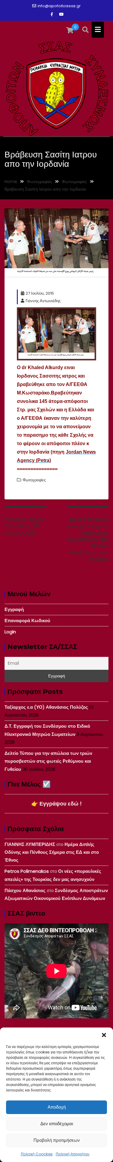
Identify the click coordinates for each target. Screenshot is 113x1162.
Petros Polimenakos (27, 871)
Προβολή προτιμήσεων (56, 1140)
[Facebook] (52, 14)
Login (10, 631)
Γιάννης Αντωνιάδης (43, 301)
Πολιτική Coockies (37, 1154)
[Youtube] (61, 14)
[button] (104, 1035)
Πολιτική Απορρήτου (72, 1154)
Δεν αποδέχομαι (56, 1123)
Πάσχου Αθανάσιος (25, 890)
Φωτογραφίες (34, 480)
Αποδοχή (57, 1107)
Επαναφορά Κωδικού (27, 620)
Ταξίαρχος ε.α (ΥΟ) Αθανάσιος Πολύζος (46, 707)
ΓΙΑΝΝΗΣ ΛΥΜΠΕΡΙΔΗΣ (30, 844)
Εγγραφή (14, 609)
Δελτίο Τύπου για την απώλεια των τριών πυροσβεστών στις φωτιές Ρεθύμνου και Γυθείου (48, 761)
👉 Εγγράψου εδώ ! (56, 803)
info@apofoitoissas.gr (59, 6)
